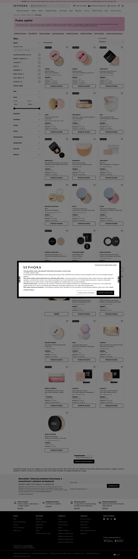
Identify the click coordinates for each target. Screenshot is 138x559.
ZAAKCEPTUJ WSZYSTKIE (105, 292)
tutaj (37, 272)
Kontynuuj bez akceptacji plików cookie (106, 265)
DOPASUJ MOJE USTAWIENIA (86, 292)
